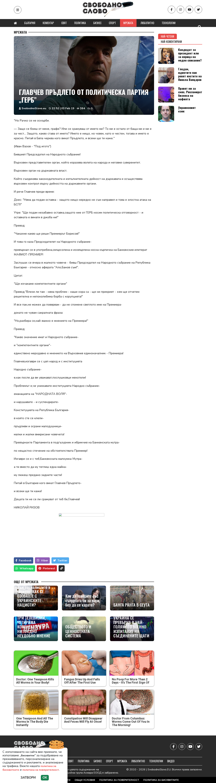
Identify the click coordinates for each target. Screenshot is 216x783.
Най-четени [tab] (167, 36)
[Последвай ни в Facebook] (171, 9)
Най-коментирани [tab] (171, 42)
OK (45, 777)
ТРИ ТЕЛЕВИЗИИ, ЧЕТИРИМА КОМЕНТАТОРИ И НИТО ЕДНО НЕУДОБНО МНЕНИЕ (33, 626)
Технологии (169, 23)
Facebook (25, 560)
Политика (80, 23)
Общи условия (85, 780)
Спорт (112, 23)
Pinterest (49, 568)
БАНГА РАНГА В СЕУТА (131, 605)
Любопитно (147, 23)
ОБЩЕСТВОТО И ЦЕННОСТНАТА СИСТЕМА (78, 631)
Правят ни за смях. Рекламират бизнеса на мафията (190, 93)
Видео (170, 761)
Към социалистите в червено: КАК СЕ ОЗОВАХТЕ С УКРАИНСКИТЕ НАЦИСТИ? (33, 596)
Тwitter (62, 560)
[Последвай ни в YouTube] (189, 9)
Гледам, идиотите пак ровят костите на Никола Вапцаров (190, 74)
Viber (44, 560)
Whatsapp (26, 568)
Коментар (48, 23)
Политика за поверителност (119, 780)
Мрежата (128, 23)
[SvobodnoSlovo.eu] (33, 747)
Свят (64, 23)
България (29, 23)
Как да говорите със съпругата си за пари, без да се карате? (82, 600)
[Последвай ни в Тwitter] (198, 9)
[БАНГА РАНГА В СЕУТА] (132, 598)
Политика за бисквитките (161, 780)
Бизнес (97, 23)
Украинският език (187, 109)
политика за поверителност (40, 770)
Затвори (28, 777)
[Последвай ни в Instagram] (180, 9)
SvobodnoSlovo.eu (34, 108)
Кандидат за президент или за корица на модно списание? (190, 54)
